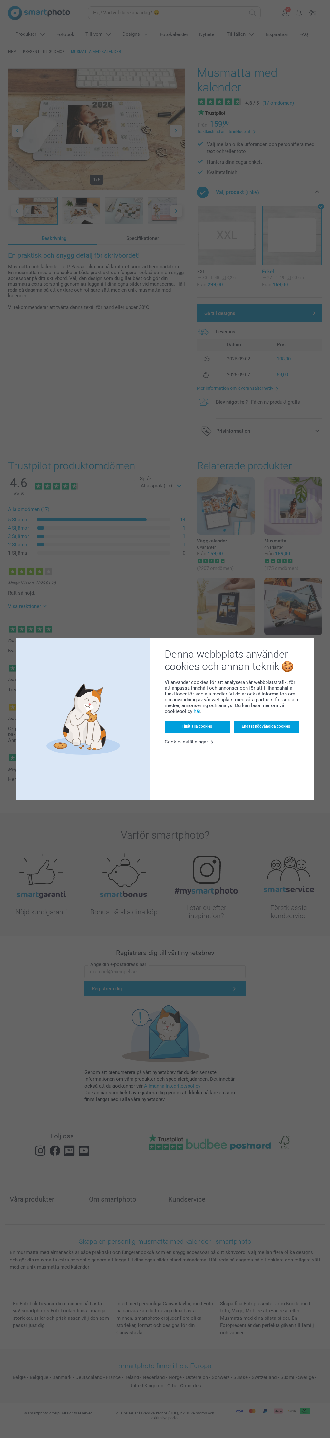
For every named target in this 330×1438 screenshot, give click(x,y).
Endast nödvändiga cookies (266, 726)
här (197, 711)
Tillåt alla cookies (197, 726)
